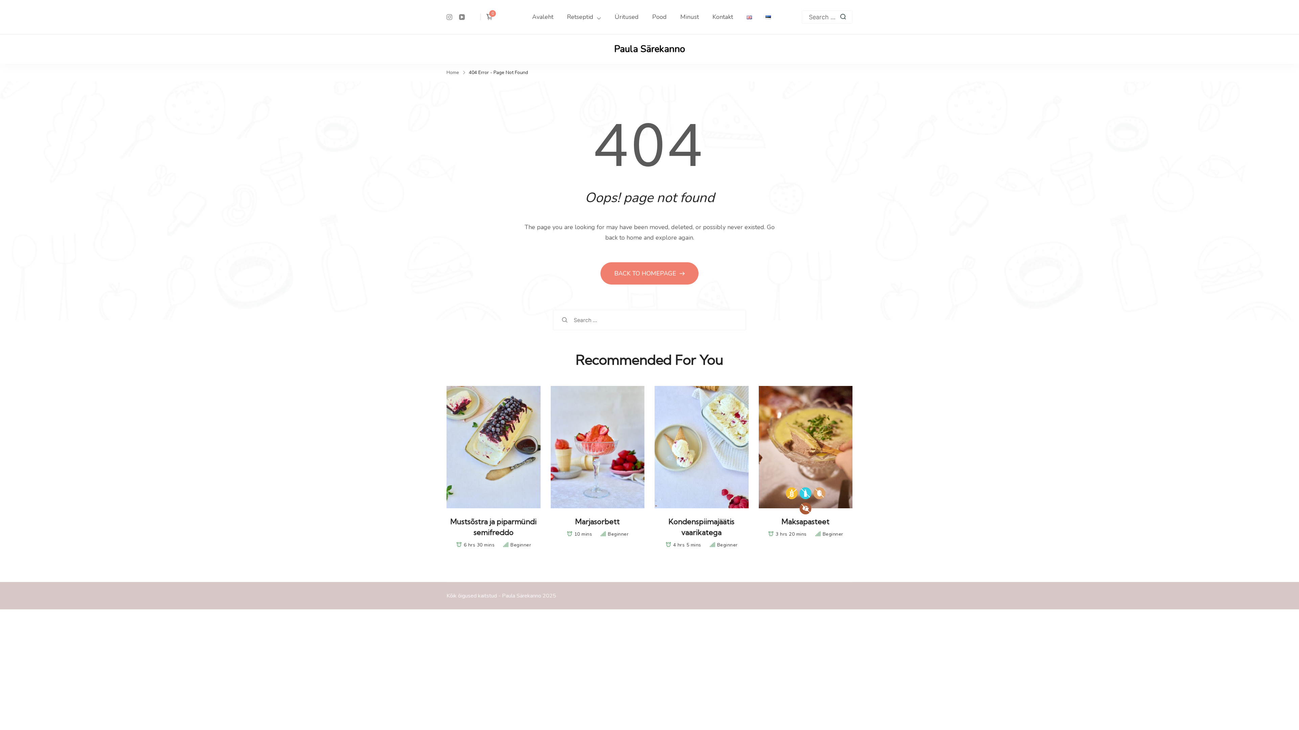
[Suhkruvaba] (806, 508)
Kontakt (722, 17)
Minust (689, 17)
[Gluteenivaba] (792, 493)
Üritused (627, 17)
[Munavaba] (819, 493)
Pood (659, 17)
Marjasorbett (597, 521)
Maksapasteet (805, 521)
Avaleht (542, 17)
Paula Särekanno (649, 49)
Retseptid (580, 17)
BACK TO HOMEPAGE (646, 273)
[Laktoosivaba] (806, 493)
